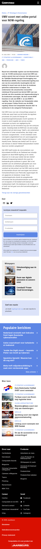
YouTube (26, 509)
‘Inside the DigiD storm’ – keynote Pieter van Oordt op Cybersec (18, 351)
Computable (28, 57)
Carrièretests (6, 453)
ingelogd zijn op (17, 309)
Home (4, 13)
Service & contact (8, 505)
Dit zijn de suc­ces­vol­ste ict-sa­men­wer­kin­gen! (26, 433)
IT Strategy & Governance (17, 13)
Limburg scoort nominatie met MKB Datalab (27, 424)
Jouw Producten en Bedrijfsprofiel (27, 457)
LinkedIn (26, 505)
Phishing (5, 481)
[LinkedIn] (8, 203)
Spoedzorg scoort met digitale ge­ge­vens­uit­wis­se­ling (26, 416)
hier (12, 252)
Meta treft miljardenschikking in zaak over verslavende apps (17, 367)
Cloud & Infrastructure (24, 403)
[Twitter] (11, 203)
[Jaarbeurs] (20, 544)
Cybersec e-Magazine (9, 473)
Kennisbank (6, 457)
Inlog (4, 513)
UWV (17, 60)
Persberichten (25, 471)
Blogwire (23, 479)
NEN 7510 (5, 489)
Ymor (22, 60)
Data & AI (18, 412)
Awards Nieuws (23, 54)
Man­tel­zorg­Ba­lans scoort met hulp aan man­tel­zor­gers (26, 407)
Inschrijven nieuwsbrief (10, 509)
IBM (3, 60)
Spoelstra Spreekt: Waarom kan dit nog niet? (17, 359)
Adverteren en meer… (27, 453)
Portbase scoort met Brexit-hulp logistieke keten (25, 398)
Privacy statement (8, 535)
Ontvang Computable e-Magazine (9, 469)
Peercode (10, 60)
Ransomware (6, 485)
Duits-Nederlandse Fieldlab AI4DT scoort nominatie (25, 389)
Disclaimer (6, 524)
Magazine (5, 464)
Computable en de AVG (10, 502)
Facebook (26, 498)
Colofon (5, 498)
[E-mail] (4, 203)
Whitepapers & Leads (28, 462)
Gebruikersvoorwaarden (11, 530)
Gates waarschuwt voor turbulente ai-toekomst (18, 344)
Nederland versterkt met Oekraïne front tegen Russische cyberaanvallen (18, 335)
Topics (4, 477)
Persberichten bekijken (28, 475)
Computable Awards (9, 461)
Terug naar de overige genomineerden (16, 193)
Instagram (27, 513)
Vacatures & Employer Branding (28, 466)
